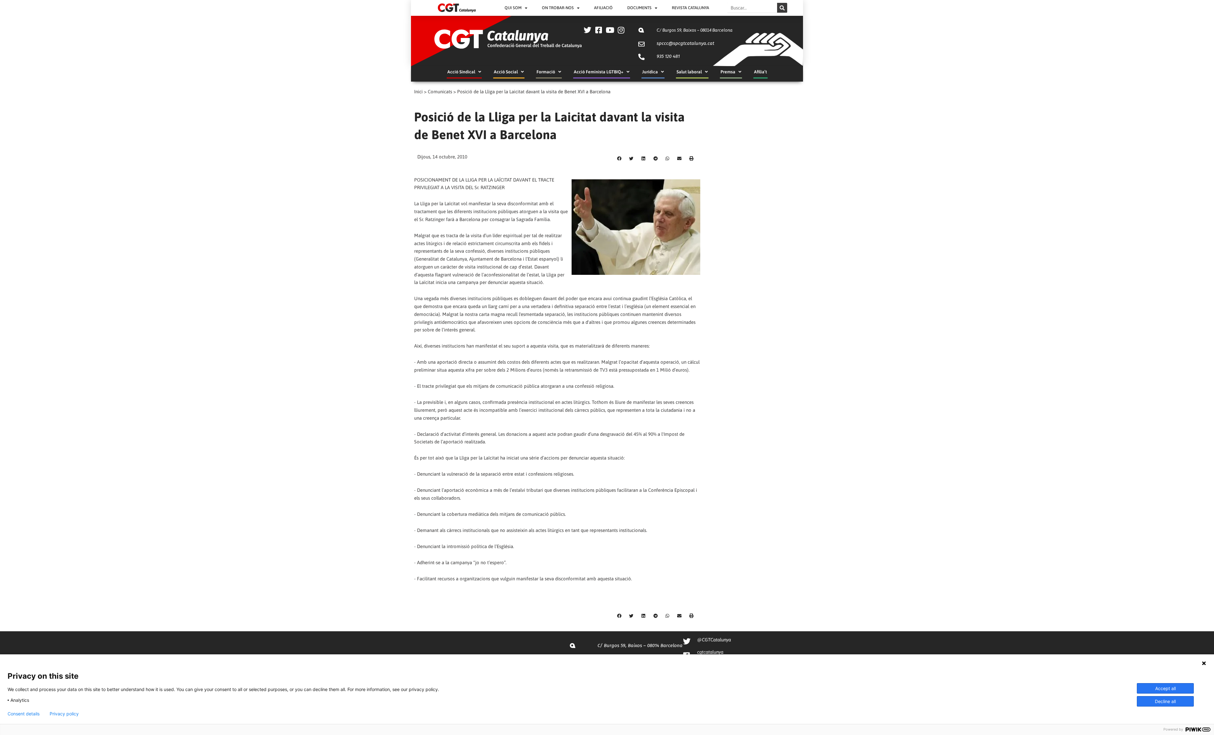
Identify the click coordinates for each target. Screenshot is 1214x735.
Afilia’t (760, 71)
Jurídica (650, 71)
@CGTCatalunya (714, 639)
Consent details (24, 713)
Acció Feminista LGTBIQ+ (598, 71)
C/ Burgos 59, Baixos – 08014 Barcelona (695, 30)
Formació (545, 71)
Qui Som (513, 7)
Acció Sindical (461, 71)
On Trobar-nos (558, 7)
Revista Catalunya (690, 7)
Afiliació (603, 7)
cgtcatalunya (710, 652)
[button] (619, 158)
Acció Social (506, 71)
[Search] (782, 8)
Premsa (727, 71)
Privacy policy (64, 713)
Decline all (1165, 701)
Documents (639, 7)
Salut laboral (689, 71)
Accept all (1165, 688)
